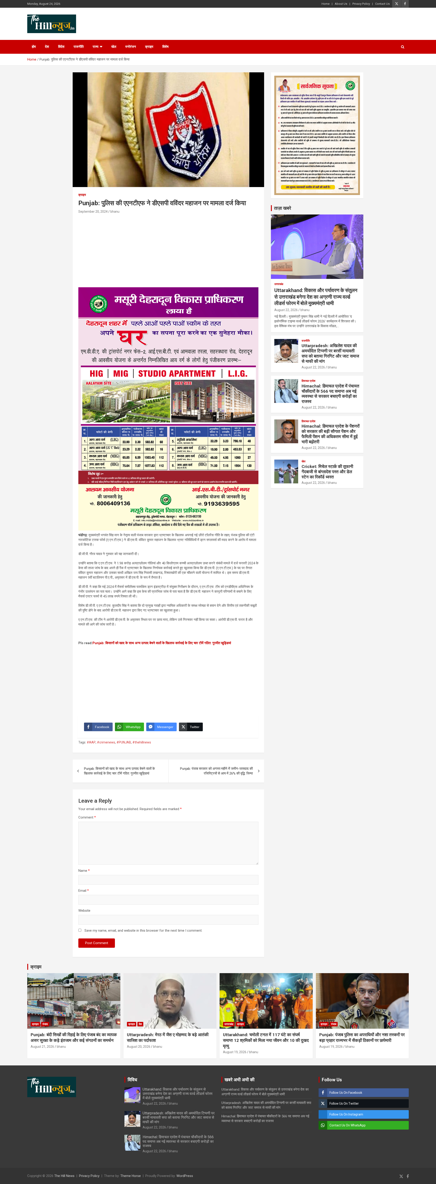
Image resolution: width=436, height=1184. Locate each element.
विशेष (165, 47)
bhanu (114, 211)
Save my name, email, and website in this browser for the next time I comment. (143, 930)
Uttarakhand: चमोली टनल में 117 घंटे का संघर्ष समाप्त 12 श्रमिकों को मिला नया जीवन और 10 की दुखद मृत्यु (266, 1040)
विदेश (61, 47)
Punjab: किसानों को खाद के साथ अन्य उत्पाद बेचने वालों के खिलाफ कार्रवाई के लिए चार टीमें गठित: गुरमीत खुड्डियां (161, 643)
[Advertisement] (168, 248)
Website (84, 911)
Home (325, 3)
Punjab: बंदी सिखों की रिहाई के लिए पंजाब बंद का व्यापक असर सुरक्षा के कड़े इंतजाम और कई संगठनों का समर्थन (74, 1037)
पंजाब (45, 1024)
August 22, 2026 (286, 310)
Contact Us (382, 3)
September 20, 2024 (93, 211)
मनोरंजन (130, 47)
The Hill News (64, 1176)
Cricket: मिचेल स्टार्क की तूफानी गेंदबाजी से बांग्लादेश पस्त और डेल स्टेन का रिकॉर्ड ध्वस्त (327, 472)
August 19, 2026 (234, 1052)
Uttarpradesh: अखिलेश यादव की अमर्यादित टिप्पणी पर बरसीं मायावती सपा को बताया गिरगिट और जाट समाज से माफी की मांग (330, 353)
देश (47, 47)
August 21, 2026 (42, 1046)
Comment (87, 817)
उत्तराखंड (278, 284)
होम (34, 47)
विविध (132, 1079)
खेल (113, 47)
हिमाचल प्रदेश (308, 380)
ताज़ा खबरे (282, 208)
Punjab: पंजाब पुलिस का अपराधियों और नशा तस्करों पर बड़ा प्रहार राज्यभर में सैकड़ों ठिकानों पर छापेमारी (362, 1037)
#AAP (91, 742)
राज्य (95, 47)
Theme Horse (130, 1176)
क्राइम (149, 47)
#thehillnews (141, 742)
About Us (341, 3)
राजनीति (79, 47)
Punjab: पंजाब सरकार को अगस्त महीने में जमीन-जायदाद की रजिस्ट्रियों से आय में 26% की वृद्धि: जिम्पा (216, 771)
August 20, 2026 (138, 1046)
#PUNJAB (123, 742)
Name (84, 871)
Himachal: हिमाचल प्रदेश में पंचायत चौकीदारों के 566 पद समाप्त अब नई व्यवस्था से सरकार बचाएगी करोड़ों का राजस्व (330, 393)
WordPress (184, 1176)
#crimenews (106, 742)
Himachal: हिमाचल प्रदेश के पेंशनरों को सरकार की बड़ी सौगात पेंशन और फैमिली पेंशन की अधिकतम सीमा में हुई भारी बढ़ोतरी (330, 434)
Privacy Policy (361, 3)
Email (83, 891)
